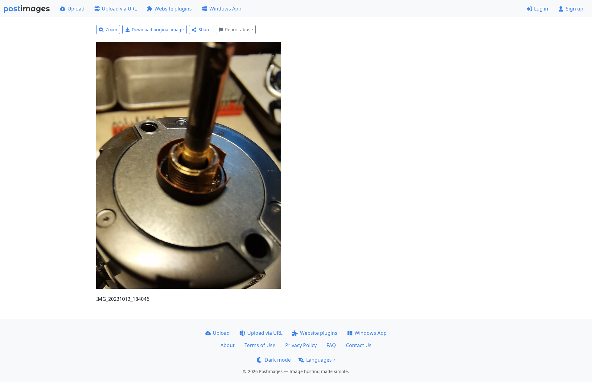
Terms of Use (260, 345)
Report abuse (239, 29)
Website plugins (173, 8)
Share (205, 29)
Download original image (158, 29)
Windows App (225, 8)
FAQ (331, 345)
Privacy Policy (301, 345)
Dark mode (278, 359)
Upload (76, 8)
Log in (541, 8)
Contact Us (359, 345)
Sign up (574, 8)
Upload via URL (119, 8)
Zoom (111, 29)
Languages (319, 359)
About (227, 345)
